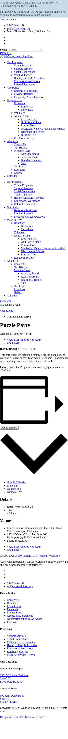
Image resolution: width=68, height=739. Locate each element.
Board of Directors (31, 160)
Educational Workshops (27, 81)
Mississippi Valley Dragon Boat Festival (43, 128)
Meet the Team (22, 150)
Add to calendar (9, 427)
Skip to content (8, 19)
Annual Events (22, 115)
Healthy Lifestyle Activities (29, 78)
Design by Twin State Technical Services (22, 717)
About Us (12, 141)
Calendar (12, 175)
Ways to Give (14, 100)
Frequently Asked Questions (29, 97)
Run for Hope (28, 125)
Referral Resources (24, 84)
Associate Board (30, 157)
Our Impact (20, 166)
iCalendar (12, 485)
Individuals (27, 109)
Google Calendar (16, 482)
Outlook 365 (14, 488)
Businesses (27, 106)
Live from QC (29, 119)
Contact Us (20, 144)
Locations (19, 169)
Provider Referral (23, 93)
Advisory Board (30, 153)
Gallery (18, 172)
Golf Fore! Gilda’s (31, 122)
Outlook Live (14, 491)
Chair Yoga (14, 342)
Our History (20, 147)
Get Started (13, 87)
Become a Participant (25, 90)
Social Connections (24, 71)
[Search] (42, 50)
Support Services (23, 68)
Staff (23, 163)
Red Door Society (24, 138)
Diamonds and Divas (32, 131)
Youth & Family (23, 74)
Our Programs (14, 62)
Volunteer (19, 112)
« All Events (7, 310)
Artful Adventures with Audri (24, 339)
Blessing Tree (28, 134)
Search (3, 49)
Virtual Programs (23, 65)
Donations (19, 103)
